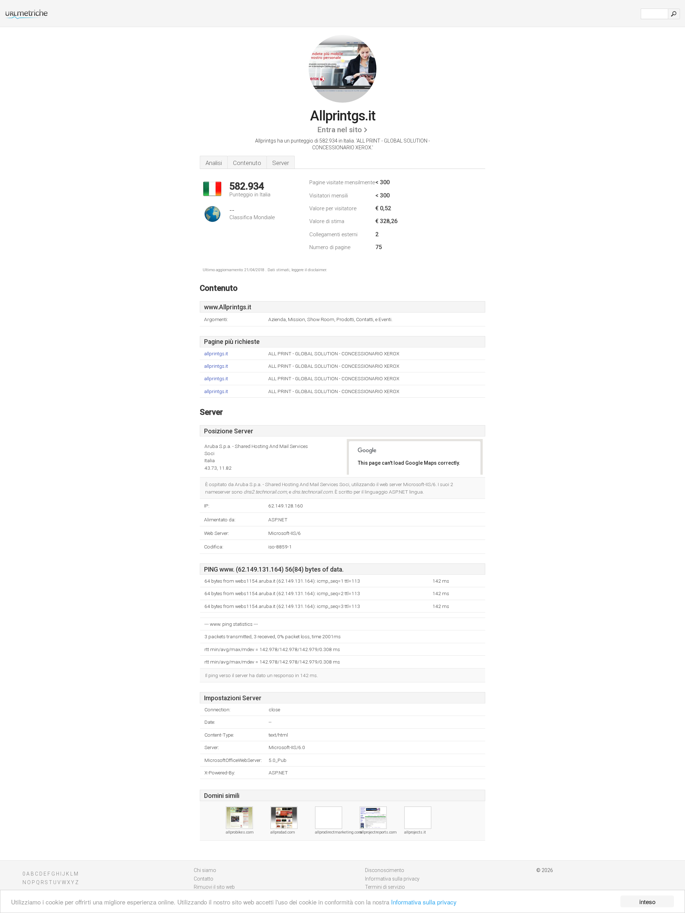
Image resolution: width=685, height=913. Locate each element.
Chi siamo (205, 870)
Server (280, 162)
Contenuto (247, 162)
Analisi (214, 162)
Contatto (203, 879)
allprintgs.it (216, 353)
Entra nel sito (339, 129)
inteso (647, 901)
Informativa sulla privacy (424, 901)
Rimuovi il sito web (214, 887)
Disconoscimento (384, 870)
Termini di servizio (385, 887)
